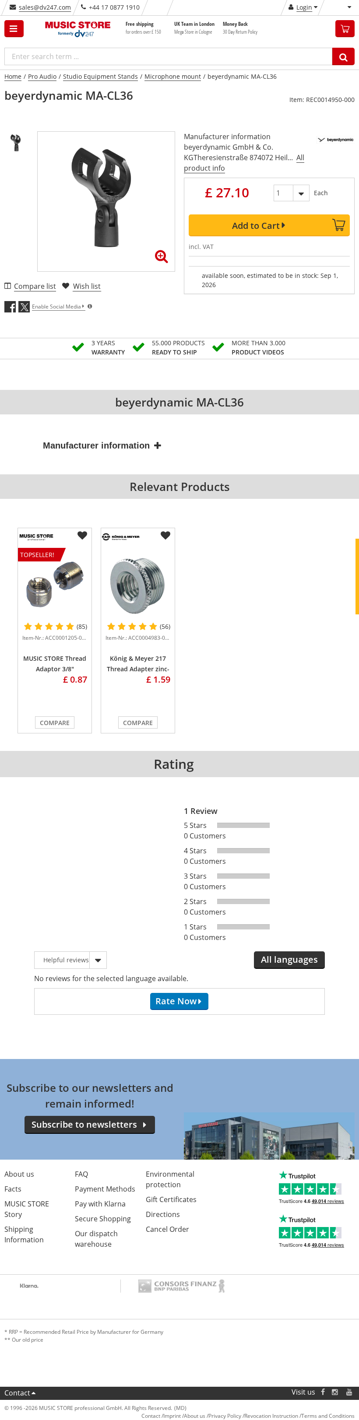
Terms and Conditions (328, 1416)
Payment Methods (105, 1189)
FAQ (81, 1174)
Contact (17, 1393)
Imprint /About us (184, 1416)
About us (19, 1174)
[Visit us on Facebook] (323, 1392)
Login (304, 7)
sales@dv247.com (45, 7)
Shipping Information (24, 1234)
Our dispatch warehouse (96, 1239)
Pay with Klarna (100, 1204)
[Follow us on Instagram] (335, 1392)
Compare (55, 723)
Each (321, 193)
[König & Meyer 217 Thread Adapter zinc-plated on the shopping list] (165, 535)
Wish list (87, 286)
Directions (163, 1214)
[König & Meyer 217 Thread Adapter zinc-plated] (138, 584)
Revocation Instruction (271, 1416)
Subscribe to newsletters (84, 1124)
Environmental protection (170, 1179)
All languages (289, 959)
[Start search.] (343, 56)
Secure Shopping (103, 1219)
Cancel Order (167, 1229)
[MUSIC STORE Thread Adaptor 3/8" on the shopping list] (82, 535)
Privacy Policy (224, 1416)
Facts (12, 1189)
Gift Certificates (171, 1199)
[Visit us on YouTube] (350, 1392)
